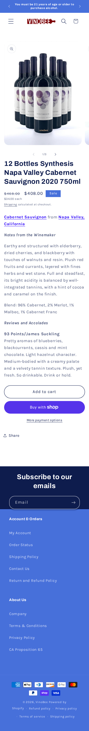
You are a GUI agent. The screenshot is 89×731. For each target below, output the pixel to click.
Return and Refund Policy (33, 580)
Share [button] (14, 435)
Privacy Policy (22, 637)
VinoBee (42, 702)
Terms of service (32, 716)
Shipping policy (62, 716)
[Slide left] (34, 154)
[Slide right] (55, 154)
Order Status (21, 545)
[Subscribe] (73, 502)
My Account (20, 533)
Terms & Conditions (28, 626)
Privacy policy (66, 708)
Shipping (10, 204)
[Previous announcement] (9, 6)
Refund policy (39, 708)
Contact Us (19, 568)
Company (18, 614)
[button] (11, 21)
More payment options (45, 420)
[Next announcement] (80, 6)
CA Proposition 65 (25, 649)
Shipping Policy (24, 557)
